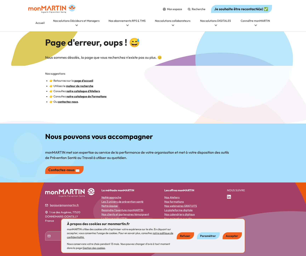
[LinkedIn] (230, 197)
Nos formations (174, 201)
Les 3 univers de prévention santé (122, 201)
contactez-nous (68, 101)
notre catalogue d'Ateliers (83, 91)
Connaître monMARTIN (255, 20)
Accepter (232, 236)
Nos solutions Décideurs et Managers (76, 20)
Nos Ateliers (172, 197)
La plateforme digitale (178, 210)
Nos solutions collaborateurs (172, 20)
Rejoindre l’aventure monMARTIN (122, 210)
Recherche (198, 9)
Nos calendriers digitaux (179, 214)
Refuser (185, 236)
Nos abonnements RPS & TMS (127, 20)
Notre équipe (109, 206)
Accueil (40, 23)
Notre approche (111, 197)
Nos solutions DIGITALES (215, 20)
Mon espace (174, 9)
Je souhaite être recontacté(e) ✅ (241, 9)
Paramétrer (208, 236)
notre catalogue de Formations (86, 96)
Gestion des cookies (94, 248)
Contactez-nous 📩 (64, 170)
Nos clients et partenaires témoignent (125, 214)
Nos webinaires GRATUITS (180, 206)
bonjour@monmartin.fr (64, 205)
